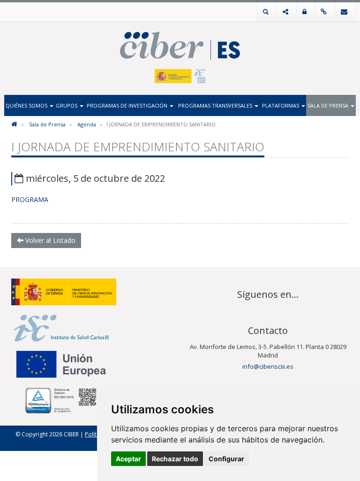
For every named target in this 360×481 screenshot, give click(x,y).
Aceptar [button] (128, 459)
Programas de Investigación (128, 105)
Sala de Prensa (329, 105)
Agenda (86, 124)
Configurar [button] (226, 459)
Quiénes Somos (27, 105)
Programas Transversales (216, 105)
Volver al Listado (49, 240)
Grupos (67, 105)
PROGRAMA (29, 199)
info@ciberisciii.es (267, 366)
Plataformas (281, 105)
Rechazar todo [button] (175, 459)
